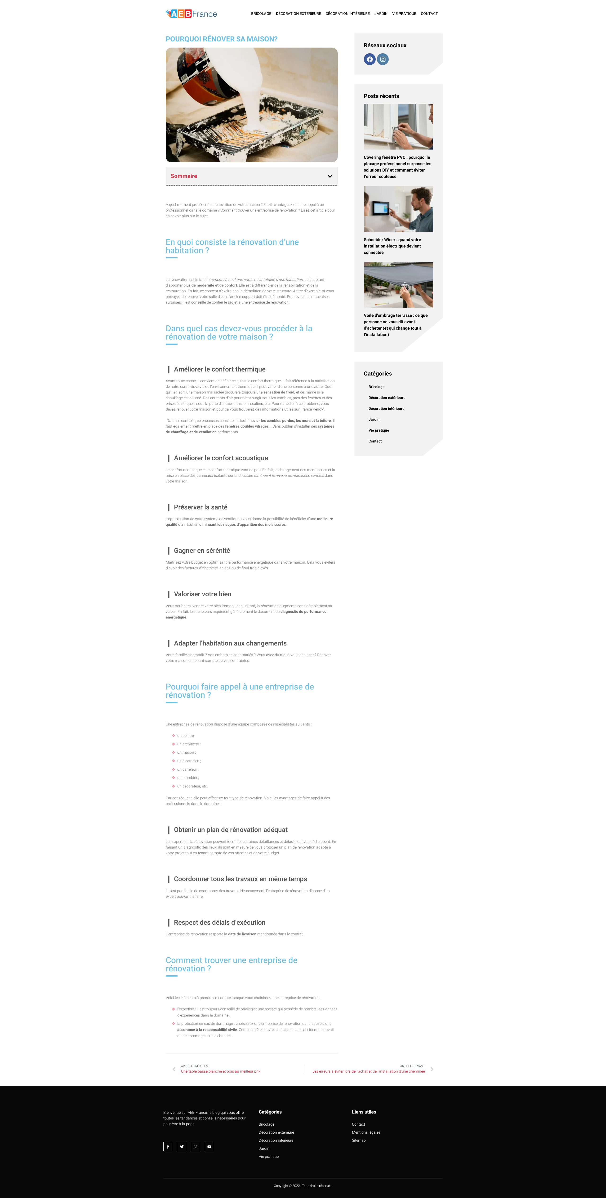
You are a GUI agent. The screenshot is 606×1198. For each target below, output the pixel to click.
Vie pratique (404, 14)
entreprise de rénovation (269, 302)
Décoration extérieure (298, 14)
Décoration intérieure (348, 14)
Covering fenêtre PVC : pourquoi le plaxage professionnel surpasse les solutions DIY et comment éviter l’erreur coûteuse (397, 167)
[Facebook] (370, 59)
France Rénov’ (312, 409)
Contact (429, 14)
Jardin (381, 14)
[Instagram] (383, 59)
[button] (330, 176)
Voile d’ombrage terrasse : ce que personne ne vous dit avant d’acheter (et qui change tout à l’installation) (396, 325)
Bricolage (261, 14)
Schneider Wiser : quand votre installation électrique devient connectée (392, 246)
